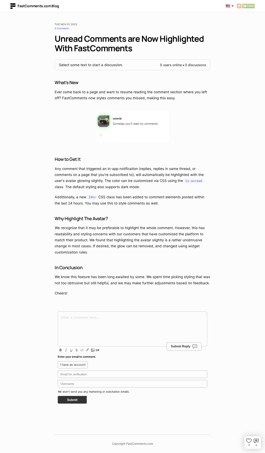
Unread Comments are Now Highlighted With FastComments (129, 43)
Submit (72, 400)
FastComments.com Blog (38, 6)
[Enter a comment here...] (132, 325)
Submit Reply (180, 346)
